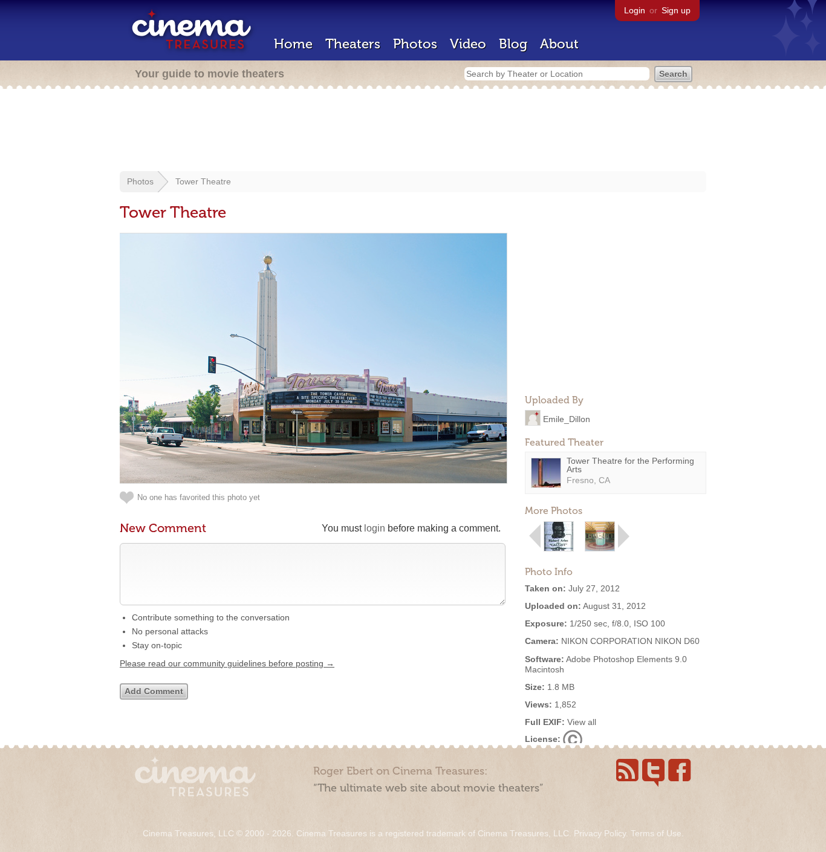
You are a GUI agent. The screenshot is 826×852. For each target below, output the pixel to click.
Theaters (352, 44)
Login (634, 10)
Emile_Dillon (566, 418)
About (559, 44)
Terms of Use (656, 833)
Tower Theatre (203, 181)
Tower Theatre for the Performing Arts (630, 465)
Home (293, 44)
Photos (415, 44)
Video (468, 44)
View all (581, 722)
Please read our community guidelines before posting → (227, 663)
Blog (513, 44)
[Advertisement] (413, 131)
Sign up (676, 10)
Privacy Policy (600, 833)
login (374, 528)
